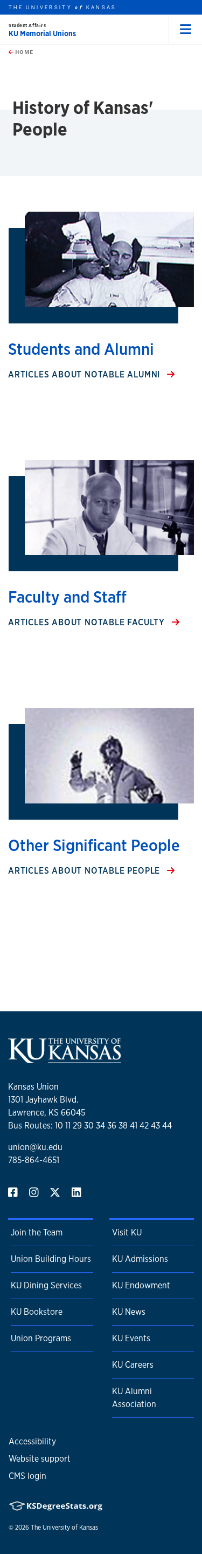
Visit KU (127, 1232)
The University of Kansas (64, 1527)
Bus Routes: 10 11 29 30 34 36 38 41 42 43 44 (90, 1125)
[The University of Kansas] (64, 1058)
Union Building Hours (51, 1259)
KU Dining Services (46, 1285)
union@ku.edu (35, 1147)
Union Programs (41, 1338)
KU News (128, 1311)
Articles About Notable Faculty (88, 622)
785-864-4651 (33, 1160)
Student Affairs (27, 25)
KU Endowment (141, 1285)
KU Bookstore (36, 1311)
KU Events (131, 1338)
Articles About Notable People (85, 870)
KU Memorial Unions (42, 33)
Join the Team (36, 1232)
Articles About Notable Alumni (85, 374)
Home (23, 52)
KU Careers (133, 1364)
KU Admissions (140, 1259)
